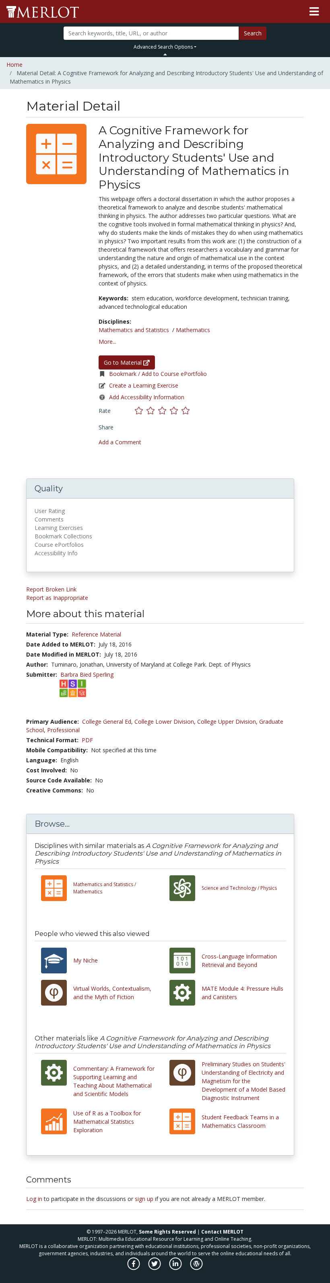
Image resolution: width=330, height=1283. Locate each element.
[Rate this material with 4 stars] (176, 410)
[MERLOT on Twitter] (155, 1268)
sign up (144, 1199)
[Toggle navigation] (314, 11)
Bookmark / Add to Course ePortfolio (158, 374)
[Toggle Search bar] (165, 54)
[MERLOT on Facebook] (134, 1268)
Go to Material (123, 362)
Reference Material (96, 634)
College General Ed (106, 721)
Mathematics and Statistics (134, 330)
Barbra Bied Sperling (86, 674)
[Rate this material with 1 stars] (140, 410)
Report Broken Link (51, 589)
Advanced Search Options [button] (163, 46)
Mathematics (193, 330)
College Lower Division (164, 721)
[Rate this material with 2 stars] (152, 410)
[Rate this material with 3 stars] (164, 410)
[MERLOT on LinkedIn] (176, 1268)
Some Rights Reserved (167, 1231)
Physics (239, 888)
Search (253, 33)
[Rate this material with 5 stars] (186, 410)
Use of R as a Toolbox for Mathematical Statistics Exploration (107, 1121)
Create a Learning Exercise (143, 385)
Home (14, 64)
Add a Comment (120, 442)
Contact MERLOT (222, 1231)
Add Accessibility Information (146, 397)
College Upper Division (226, 721)
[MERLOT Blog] (196, 1268)
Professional (63, 730)
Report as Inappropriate (57, 597)
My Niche (85, 960)
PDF (87, 740)
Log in (34, 1199)
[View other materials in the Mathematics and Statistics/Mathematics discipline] (57, 888)
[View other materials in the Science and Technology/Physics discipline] (185, 888)
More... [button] (107, 341)
